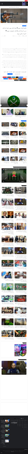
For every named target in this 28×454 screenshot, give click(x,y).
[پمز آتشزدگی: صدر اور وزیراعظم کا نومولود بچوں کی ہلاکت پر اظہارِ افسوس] (7, 214)
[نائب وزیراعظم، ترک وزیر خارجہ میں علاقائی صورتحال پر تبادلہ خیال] (20, 286)
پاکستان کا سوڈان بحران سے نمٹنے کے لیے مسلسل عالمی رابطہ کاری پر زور (8, 268)
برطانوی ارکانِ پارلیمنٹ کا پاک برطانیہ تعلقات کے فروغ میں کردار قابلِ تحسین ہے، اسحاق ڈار (8, 244)
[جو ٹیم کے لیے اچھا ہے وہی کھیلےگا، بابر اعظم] (7, 190)
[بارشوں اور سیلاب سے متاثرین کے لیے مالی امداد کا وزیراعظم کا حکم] (7, 421)
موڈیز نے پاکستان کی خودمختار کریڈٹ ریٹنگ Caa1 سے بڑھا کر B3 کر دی (20, 327)
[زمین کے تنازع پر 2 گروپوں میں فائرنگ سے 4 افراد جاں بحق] (5, 124)
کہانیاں (15, 451)
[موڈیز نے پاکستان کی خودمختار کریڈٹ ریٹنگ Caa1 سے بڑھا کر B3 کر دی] (20, 321)
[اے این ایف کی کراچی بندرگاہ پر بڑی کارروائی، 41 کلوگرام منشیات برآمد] (5, 133)
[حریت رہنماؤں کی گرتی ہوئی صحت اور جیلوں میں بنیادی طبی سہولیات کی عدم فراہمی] (20, 190)
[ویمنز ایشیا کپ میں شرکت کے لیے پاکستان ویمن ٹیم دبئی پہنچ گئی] (7, 250)
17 (22, 424)
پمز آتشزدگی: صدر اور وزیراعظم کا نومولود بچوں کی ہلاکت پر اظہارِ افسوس (8, 219)
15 (25, 424)
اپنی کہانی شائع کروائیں (8, 451)
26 (19, 425)
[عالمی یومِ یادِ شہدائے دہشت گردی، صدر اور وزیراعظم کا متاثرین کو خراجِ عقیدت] (7, 441)
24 (22, 425)
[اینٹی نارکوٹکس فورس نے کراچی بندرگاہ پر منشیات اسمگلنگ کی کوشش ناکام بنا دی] (14, 159)
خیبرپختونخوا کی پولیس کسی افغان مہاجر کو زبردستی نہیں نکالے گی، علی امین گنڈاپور (14, 100)
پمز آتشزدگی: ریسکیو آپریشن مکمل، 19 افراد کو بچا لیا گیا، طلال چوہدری (21, 219)
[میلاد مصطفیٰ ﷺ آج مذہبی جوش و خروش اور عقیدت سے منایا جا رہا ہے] (7, 286)
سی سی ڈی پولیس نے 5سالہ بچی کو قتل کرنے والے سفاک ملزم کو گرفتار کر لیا (5, 146)
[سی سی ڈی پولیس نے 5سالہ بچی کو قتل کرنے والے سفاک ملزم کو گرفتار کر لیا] (5, 142)
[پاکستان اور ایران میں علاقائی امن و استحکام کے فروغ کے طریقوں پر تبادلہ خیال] (7, 310)
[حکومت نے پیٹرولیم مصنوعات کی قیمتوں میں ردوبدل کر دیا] (20, 333)
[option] (14, 100)
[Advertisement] (14, 42)
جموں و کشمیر (16, 450)
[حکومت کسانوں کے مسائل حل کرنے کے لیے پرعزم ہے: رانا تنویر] (7, 333)
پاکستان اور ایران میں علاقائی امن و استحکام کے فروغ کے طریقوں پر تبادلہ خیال (8, 315)
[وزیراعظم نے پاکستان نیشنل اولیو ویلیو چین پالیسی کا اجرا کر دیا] (7, 298)
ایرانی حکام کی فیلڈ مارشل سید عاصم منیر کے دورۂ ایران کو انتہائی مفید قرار (21, 244)
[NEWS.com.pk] (24, 3)
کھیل (8, 450)
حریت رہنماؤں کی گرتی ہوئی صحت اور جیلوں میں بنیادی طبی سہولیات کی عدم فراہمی (21, 195)
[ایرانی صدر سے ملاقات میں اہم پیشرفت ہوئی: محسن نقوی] (7, 275)
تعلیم (3, 450)
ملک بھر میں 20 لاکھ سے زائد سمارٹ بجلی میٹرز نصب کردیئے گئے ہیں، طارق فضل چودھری (20, 280)
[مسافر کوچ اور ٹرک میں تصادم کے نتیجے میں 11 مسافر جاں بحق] (14, 133)
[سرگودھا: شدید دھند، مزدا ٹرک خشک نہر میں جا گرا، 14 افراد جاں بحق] (22, 150)
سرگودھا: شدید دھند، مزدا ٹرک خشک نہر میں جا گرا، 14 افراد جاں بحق (22, 154)
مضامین (17, 451)
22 (25, 425)
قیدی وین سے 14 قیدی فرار (15, 127)
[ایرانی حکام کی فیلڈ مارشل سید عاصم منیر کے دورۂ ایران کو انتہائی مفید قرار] (20, 239)
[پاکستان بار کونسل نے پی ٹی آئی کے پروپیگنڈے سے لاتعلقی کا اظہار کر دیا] (7, 430)
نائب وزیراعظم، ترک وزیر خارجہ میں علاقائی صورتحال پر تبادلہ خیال (21, 292)
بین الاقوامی (19, 450)
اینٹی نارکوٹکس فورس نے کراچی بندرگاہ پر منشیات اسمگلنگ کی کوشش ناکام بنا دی (14, 162)
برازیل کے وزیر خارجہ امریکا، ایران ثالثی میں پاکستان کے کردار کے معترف (3, 426)
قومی (21, 450)
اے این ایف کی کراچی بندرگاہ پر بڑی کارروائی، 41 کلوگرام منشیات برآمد (5, 137)
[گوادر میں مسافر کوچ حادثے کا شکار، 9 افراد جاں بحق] (14, 150)
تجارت (6, 450)
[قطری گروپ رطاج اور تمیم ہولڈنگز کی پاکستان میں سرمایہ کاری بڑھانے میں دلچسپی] (20, 310)
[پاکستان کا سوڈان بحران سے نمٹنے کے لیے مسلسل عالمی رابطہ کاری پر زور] (7, 263)
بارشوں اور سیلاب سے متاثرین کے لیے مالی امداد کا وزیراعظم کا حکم (3, 421)
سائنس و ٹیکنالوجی (21, 451)
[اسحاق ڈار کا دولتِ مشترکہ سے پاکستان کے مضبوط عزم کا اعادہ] (20, 226)
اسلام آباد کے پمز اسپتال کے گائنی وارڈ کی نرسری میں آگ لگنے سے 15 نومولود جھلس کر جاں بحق (20, 303)
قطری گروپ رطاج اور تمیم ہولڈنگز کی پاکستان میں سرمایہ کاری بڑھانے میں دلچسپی (20, 315)
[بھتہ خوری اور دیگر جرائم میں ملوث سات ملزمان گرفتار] (5, 159)
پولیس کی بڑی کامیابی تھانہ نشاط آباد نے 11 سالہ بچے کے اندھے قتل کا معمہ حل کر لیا (14, 146)
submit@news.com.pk (14, 422)
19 (19, 424)
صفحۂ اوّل (25, 24)
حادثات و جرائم (21, 24)
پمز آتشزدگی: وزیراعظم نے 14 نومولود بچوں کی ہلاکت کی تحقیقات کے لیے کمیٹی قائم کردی (8, 207)
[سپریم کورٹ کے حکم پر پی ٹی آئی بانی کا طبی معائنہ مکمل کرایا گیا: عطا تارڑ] (7, 435)
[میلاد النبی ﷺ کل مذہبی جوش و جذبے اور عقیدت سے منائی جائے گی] (7, 321)
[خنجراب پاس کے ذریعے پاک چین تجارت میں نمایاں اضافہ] (20, 263)
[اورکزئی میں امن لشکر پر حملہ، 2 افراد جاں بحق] (5, 150)
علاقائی (13, 450)
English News (12, 451)
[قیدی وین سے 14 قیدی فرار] (14, 124)
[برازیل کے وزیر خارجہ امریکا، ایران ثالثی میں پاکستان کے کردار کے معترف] (7, 426)
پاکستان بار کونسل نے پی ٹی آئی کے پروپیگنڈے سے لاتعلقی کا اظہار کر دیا (3, 431)
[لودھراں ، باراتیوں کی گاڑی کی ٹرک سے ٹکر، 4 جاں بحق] (22, 142)
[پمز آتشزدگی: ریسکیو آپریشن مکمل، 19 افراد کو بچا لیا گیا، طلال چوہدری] (20, 214)
